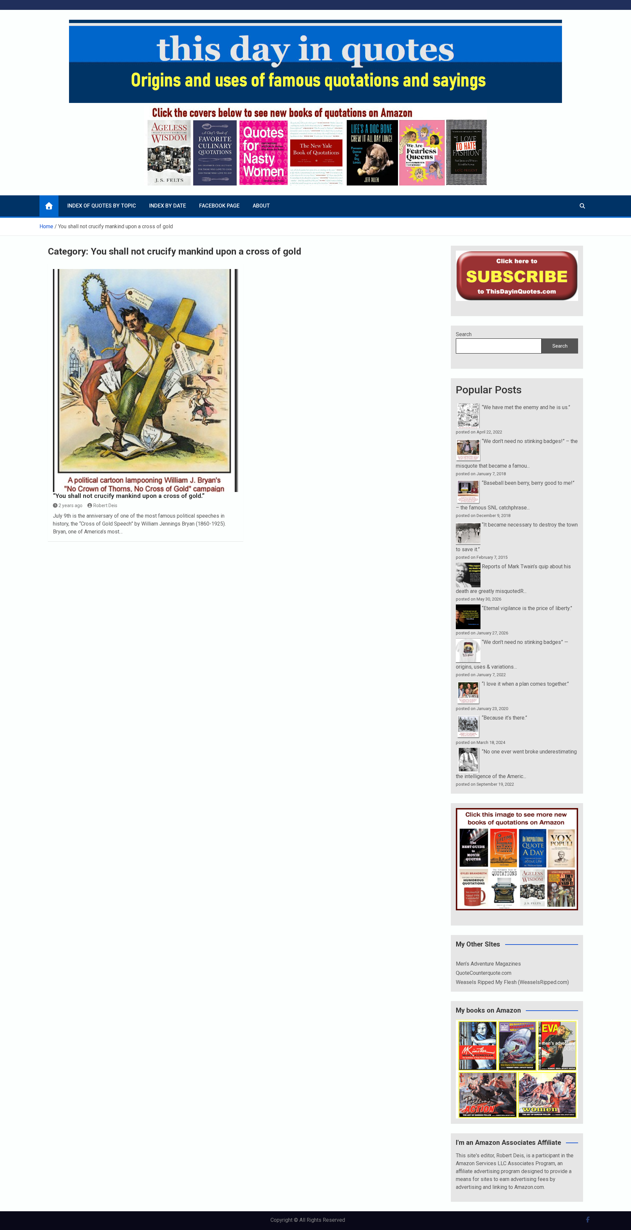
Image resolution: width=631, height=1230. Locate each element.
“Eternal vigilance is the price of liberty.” (527, 608)
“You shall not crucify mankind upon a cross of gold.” (129, 496)
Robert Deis (105, 505)
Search (464, 334)
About (261, 206)
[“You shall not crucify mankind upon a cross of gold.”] (145, 380)
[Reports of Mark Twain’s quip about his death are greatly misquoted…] (468, 566)
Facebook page (219, 206)
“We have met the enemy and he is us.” (526, 407)
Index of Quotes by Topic (101, 206)
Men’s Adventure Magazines (488, 964)
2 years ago (70, 505)
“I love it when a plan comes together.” (525, 684)
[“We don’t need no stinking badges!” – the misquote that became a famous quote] (468, 441)
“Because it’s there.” (504, 718)
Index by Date (167, 206)
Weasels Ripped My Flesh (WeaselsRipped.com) (512, 982)
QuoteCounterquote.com (483, 973)
